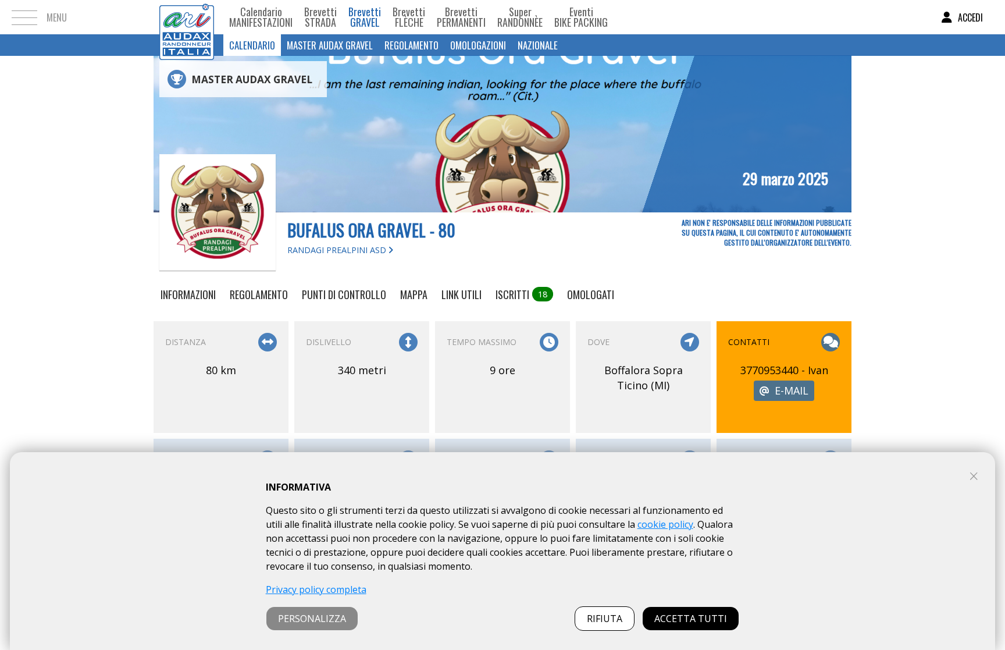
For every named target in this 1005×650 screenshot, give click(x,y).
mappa (413, 294)
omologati (590, 294)
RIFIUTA (604, 618)
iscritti (521, 294)
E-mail (791, 390)
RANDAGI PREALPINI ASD (338, 249)
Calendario (252, 45)
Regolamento (411, 45)
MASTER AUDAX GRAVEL (330, 45)
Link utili (461, 294)
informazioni (188, 294)
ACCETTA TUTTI (690, 618)
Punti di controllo (344, 294)
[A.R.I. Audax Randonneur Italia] (186, 17)
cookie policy (665, 524)
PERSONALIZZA (312, 618)
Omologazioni (478, 45)
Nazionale (538, 45)
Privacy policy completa (316, 589)
